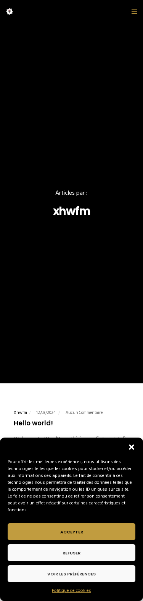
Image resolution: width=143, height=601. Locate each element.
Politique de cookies (71, 590)
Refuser (71, 553)
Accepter (71, 532)
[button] (131, 447)
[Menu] (132, 11)
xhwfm (20, 412)
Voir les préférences (71, 574)
